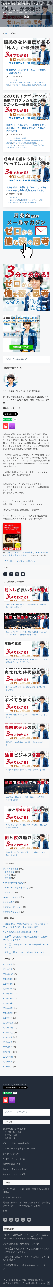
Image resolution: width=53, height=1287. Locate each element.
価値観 (34, 140)
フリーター (23, 147)
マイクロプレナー (16, 85)
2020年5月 (8, 998)
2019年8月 (7, 1042)
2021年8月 (7, 964)
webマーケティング (11, 897)
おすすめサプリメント (12, 907)
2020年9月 (8, 979)
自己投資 (16, 147)
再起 (38, 85)
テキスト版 (13, 80)
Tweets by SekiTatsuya (14, 1084)
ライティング (9, 892)
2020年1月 (7, 1018)
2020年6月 (8, 993)
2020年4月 (8, 1003)
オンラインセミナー (12, 1197)
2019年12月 (8, 1023)
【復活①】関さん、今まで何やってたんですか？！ (26, 952)
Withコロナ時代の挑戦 (13, 882)
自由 (25, 82)
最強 (28, 82)
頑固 (38, 140)
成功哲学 (9, 143)
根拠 (39, 82)
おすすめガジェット (11, 912)
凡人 (41, 85)
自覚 (31, 85)
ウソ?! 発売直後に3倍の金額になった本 (20, 932)
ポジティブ (20, 82)
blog (5, 1211)
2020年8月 (8, 984)
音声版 (8, 875)
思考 (34, 85)
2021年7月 (7, 969)
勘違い (24, 85)
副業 (43, 82)
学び (11, 147)
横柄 (31, 202)
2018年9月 (7, 1061)
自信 (11, 82)
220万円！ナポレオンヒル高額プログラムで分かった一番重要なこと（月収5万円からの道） (26, 128)
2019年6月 (7, 1052)
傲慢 (11, 200)
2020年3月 (8, 1008)
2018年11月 (8, 1057)
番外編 (8, 878)
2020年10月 (8, 974)
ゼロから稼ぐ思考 (10, 869)
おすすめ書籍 (21, 138)
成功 (11, 140)
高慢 (34, 202)
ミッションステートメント (15, 202)
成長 (28, 143)
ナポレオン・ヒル (24, 145)
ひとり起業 (34, 82)
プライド (16, 143)
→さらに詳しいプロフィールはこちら (19, 561)
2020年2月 (8, 1013)
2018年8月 (7, 1066)
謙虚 (14, 82)
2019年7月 (7, 1047)
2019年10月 (8, 1032)
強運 (7, 85)
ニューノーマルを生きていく (15, 887)
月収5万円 (16, 140)
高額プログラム (39, 145)
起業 (28, 85)
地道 (44, 85)
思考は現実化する (26, 140)
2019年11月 (8, 1027)
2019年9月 (7, 1037)
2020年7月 (8, 989)
